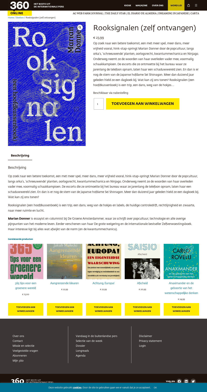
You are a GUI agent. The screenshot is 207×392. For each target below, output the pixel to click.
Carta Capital (189, 13)
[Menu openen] (196, 5)
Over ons (18, 336)
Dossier (80, 346)
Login (142, 346)
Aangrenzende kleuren (64, 283)
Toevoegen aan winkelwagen (143, 104)
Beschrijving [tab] (20, 155)
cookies (77, 388)
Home (11, 18)
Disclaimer (145, 336)
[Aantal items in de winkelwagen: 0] (188, 5)
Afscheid (142, 283)
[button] (80, 27)
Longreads (82, 351)
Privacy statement (150, 341)
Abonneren (20, 355)
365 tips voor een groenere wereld (25, 286)
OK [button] (155, 388)
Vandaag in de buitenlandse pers (96, 336)
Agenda (80, 355)
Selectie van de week (89, 341)
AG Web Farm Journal (76, 13)
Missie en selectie (23, 346)
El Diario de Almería (130, 13)
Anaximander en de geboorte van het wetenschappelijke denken (181, 288)
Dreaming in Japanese (162, 13)
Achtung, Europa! (103, 283)
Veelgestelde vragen (25, 351)
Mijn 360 (18, 360)
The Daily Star (103, 13)
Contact (18, 341)
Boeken (20, 18)
